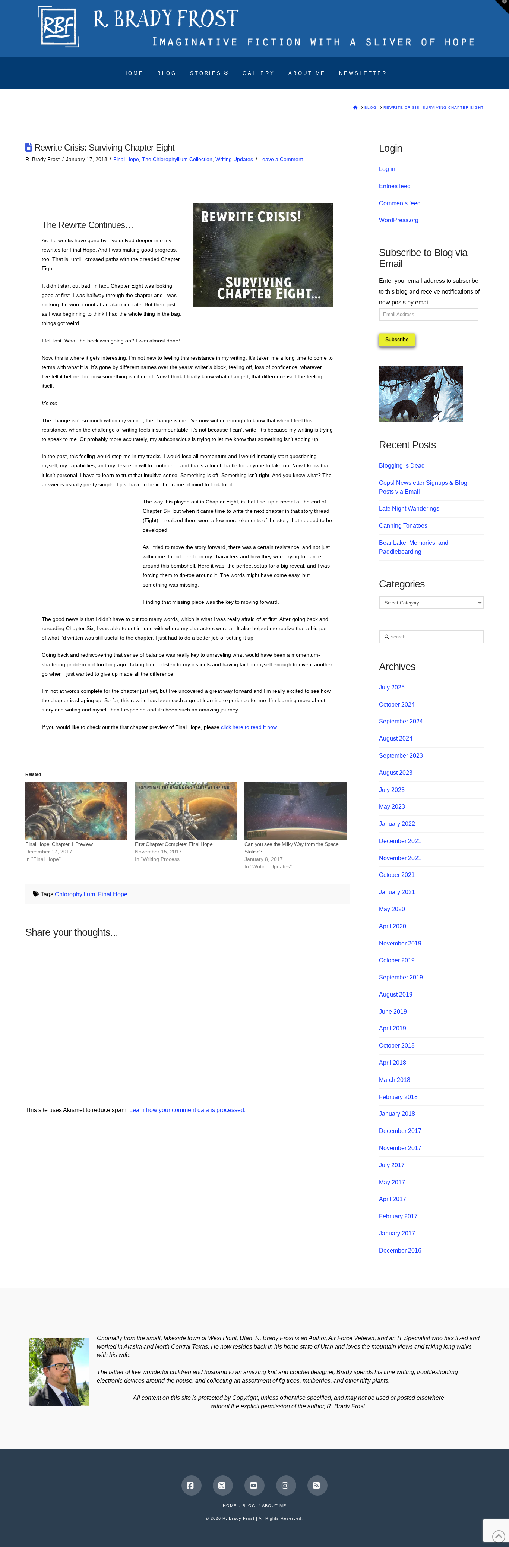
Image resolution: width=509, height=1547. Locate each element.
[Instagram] (286, 1485)
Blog (249, 1505)
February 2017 (398, 1216)
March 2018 (394, 1080)
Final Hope (126, 159)
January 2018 (397, 1114)
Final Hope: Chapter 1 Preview (58, 844)
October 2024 (397, 704)
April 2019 (392, 1028)
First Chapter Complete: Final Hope (173, 844)
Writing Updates (234, 159)
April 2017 (392, 1199)
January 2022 (397, 824)
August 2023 (395, 773)
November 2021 (400, 858)
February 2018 (398, 1097)
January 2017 (397, 1233)
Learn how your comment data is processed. (187, 1110)
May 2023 (392, 807)
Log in (387, 169)
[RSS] (317, 1485)
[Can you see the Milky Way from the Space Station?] (295, 811)
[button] (502, 7)
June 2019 (393, 1011)
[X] (223, 1485)
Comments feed (400, 203)
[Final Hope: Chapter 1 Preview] (76, 811)
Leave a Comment (281, 159)
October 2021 (397, 875)
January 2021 (397, 892)
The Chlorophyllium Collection (177, 159)
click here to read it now (248, 727)
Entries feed (395, 186)
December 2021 (400, 841)
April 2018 (392, 1063)
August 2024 (395, 738)
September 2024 (401, 721)
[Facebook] (191, 1485)
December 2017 (400, 1131)
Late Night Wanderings (409, 508)
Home (230, 1505)
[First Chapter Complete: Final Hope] (186, 811)
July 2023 (392, 790)
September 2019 (401, 977)
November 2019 (400, 943)
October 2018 (397, 1045)
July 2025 (392, 687)
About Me (274, 1505)
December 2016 (400, 1250)
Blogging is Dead (402, 465)
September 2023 (401, 755)
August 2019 (395, 994)
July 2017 (392, 1165)
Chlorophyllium (75, 894)
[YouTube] (254, 1485)
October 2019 (397, 960)
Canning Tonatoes (403, 525)
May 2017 (392, 1182)
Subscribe (397, 339)
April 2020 (392, 926)
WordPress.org (398, 220)
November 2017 (400, 1148)
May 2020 (392, 909)
